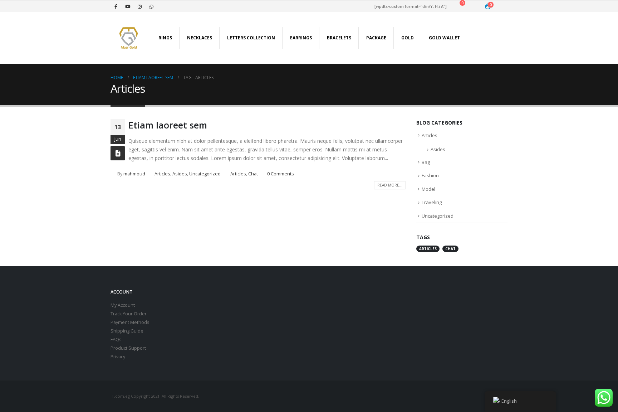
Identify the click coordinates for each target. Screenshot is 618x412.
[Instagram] (139, 6)
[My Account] (501, 6)
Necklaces (199, 38)
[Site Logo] (128, 38)
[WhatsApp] (151, 6)
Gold (407, 38)
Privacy (118, 357)
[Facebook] (116, 6)
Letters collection (251, 38)
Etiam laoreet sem (167, 125)
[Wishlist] (473, 6)
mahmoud (134, 174)
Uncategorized (205, 174)
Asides (179, 174)
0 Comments (280, 174)
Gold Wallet (444, 38)
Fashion (430, 175)
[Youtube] (128, 6)
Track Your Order (129, 314)
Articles (162, 174)
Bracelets (339, 38)
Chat (253, 174)
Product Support (128, 348)
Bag (426, 162)
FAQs (116, 339)
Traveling (432, 202)
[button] (501, 38)
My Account (123, 305)
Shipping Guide (127, 331)
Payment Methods (130, 322)
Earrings (301, 38)
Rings (165, 38)
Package (376, 38)
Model (428, 189)
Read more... (389, 185)
